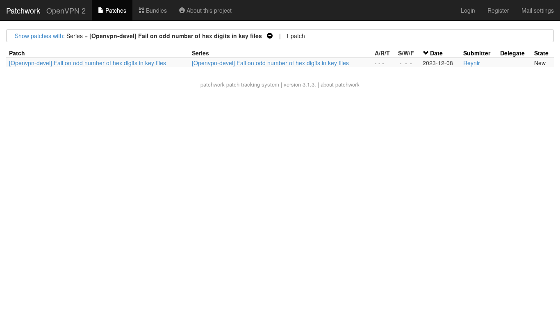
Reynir (471, 63)
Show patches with (39, 36)
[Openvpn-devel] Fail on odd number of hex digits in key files (87, 63)
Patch (17, 53)
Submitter (476, 53)
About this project (208, 10)
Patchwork (23, 10)
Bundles (155, 10)
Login (468, 10)
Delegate (512, 53)
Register (498, 10)
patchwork (212, 84)
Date (436, 53)
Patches (115, 10)
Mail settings (537, 10)
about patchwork (340, 84)
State (541, 53)
